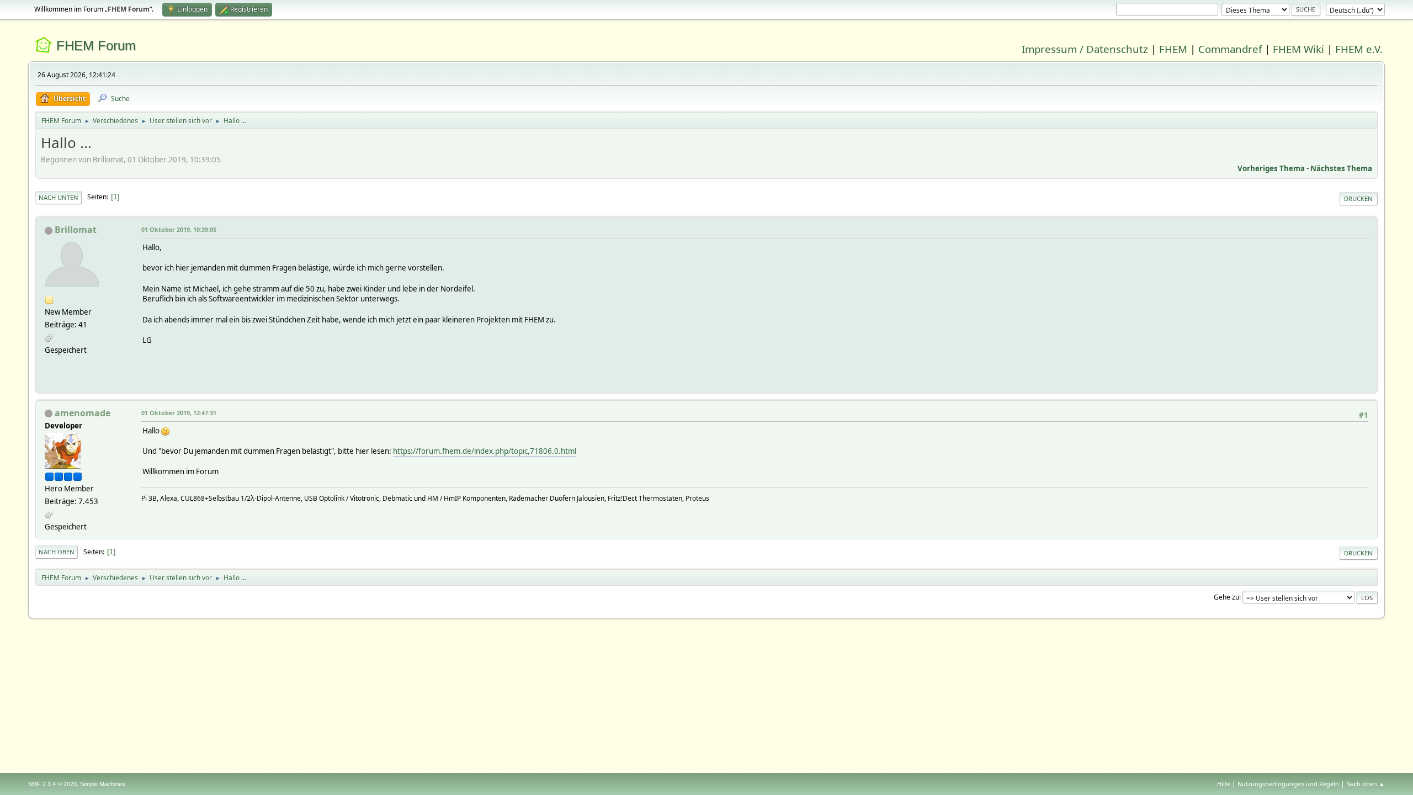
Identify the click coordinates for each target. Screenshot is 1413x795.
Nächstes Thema (1341, 168)
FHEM (1173, 49)
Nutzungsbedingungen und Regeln (1288, 784)
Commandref (1230, 49)
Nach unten (58, 197)
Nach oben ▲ (1365, 784)
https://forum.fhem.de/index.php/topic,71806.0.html (484, 451)
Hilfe (1223, 784)
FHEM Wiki (1298, 49)
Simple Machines (102, 784)
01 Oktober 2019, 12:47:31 (178, 413)
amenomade (82, 413)
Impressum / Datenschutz (1085, 49)
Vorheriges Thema (1271, 168)
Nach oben (57, 552)
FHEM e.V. (1359, 49)
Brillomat (76, 230)
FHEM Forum (96, 45)
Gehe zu (1226, 597)
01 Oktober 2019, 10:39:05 (178, 229)
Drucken (1358, 198)
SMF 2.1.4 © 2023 (52, 784)
